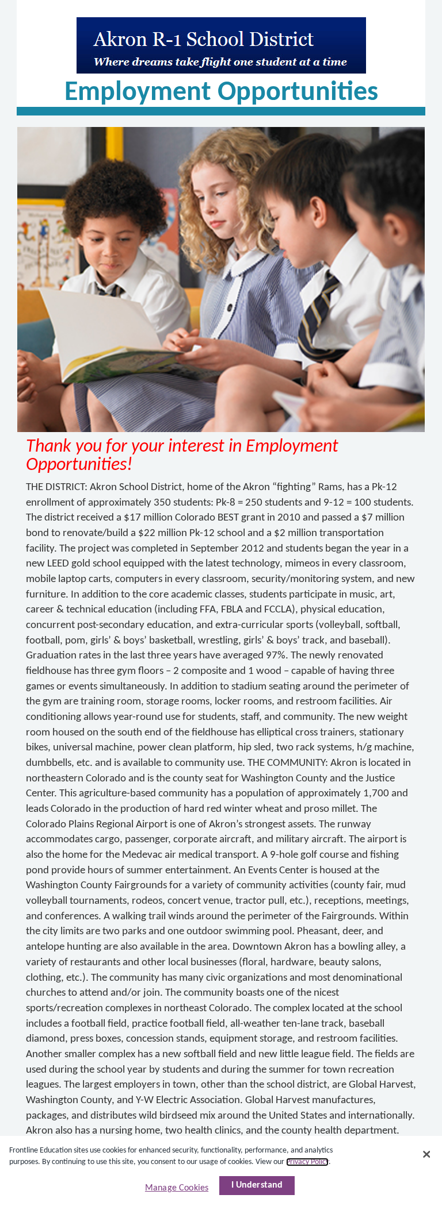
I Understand (257, 1185)
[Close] (426, 1154)
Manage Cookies (176, 1188)
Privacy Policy (307, 1162)
